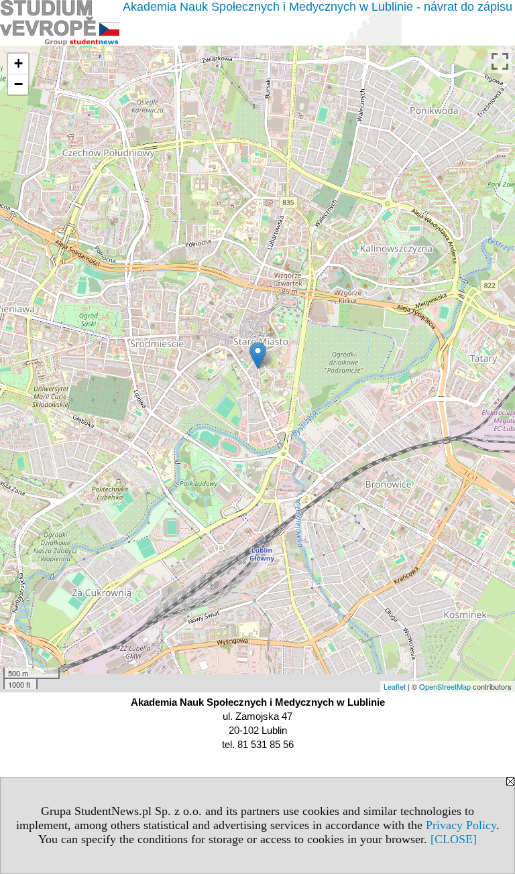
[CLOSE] (454, 839)
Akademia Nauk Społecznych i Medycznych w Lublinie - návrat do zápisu (317, 6)
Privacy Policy (461, 825)
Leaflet (395, 686)
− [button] (18, 84)
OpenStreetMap (445, 686)
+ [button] (18, 63)
